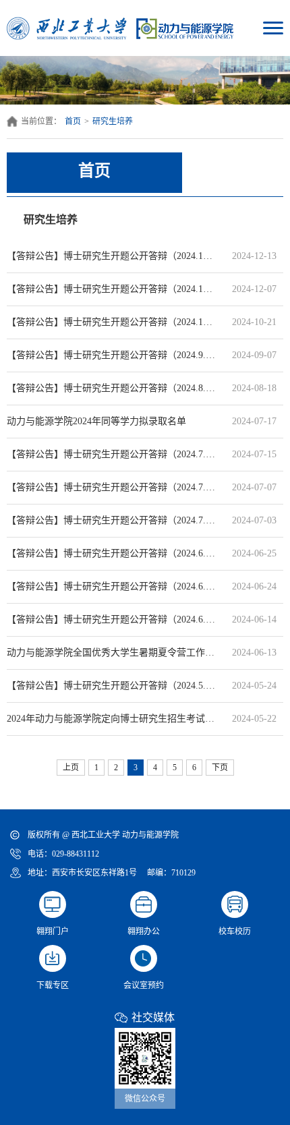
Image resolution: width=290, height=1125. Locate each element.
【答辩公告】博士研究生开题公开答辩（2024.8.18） (111, 388)
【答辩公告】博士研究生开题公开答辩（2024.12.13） (111, 256)
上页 (71, 767)
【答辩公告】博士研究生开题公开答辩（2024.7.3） (111, 520)
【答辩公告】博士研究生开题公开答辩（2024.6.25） (111, 553)
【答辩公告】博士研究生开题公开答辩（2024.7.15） (111, 454)
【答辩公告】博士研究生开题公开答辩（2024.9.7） (111, 355)
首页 (73, 121)
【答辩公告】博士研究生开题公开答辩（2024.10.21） (111, 322)
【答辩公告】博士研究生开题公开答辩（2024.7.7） (111, 487)
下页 (220, 767)
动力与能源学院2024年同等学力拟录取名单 (111, 421)
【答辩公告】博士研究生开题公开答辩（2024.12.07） (111, 289)
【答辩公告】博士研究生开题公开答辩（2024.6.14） (111, 619)
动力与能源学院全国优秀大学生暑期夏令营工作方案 (111, 652)
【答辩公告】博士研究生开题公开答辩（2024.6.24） (111, 586)
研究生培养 (112, 121)
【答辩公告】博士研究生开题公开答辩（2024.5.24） (111, 686)
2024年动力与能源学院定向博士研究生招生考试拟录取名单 (111, 719)
